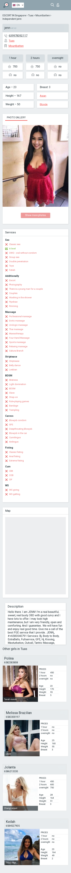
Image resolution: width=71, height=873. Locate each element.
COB (11, 475)
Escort (12, 280)
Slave (11, 393)
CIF (10, 479)
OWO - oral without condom (23, 253)
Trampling (14, 410)
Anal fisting (14, 456)
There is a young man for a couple (26, 289)
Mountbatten (43, 15)
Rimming (13, 306)
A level (12, 248)
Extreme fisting (16, 460)
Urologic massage (18, 325)
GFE (11, 424)
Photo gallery (16, 117)
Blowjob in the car (18, 433)
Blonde (44, 104)
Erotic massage (17, 320)
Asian (43, 95)
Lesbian (13, 369)
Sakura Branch (16, 350)
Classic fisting (16, 452)
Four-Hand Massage (19, 338)
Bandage (13, 405)
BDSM (12, 388)
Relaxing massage (18, 346)
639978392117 (18, 35)
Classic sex (14, 244)
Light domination (17, 384)
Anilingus (13, 441)
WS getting (14, 494)
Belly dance (15, 365)
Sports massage (17, 342)
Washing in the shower (20, 297)
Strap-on (13, 397)
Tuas (30, 15)
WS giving (14, 490)
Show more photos (35, 215)
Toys (11, 265)
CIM (11, 471)
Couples (13, 293)
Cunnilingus (15, 437)
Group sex (14, 257)
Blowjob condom (17, 420)
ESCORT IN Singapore (14, 15)
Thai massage (16, 329)
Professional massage (20, 316)
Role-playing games (19, 401)
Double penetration (18, 261)
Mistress (13, 380)
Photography (15, 284)
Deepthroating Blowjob (20, 429)
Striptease (14, 361)
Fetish (12, 270)
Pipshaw (13, 302)
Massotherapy (16, 333)
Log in (59, 4)
